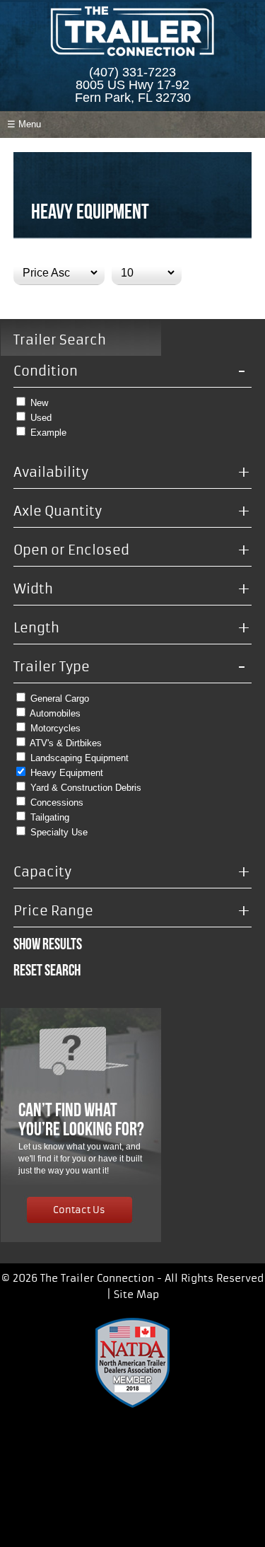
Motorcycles (55, 728)
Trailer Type (130, 667)
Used (41, 417)
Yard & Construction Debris (85, 787)
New (39, 403)
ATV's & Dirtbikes (66, 743)
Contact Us (79, 1208)
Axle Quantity (132, 511)
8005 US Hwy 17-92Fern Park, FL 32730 (133, 91)
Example (48, 432)
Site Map (136, 1294)
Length (132, 628)
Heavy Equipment (66, 772)
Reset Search (47, 969)
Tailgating (49, 817)
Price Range (132, 911)
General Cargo (59, 698)
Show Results (47, 943)
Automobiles (55, 713)
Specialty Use (59, 832)
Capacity (132, 872)
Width (132, 589)
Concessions (56, 802)
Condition (130, 371)
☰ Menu (24, 124)
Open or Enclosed (132, 550)
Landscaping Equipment (79, 758)
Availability (132, 472)
